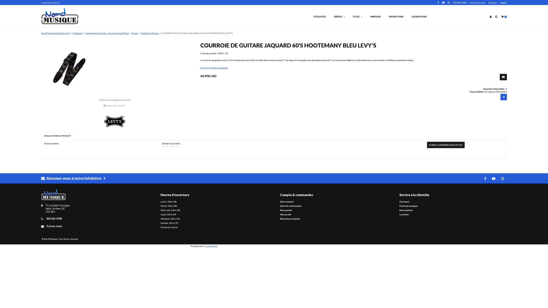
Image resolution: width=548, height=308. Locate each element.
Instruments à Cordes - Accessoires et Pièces (107, 33)
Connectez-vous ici (50, 2)
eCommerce (211, 246)
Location (404, 214)
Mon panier (286, 210)
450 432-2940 (54, 218)
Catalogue (319, 16)
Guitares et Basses (150, 33)
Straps (135, 33)
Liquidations (419, 16)
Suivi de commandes (291, 205)
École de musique (408, 205)
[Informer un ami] (503, 77)
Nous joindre (406, 210)
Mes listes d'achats (290, 218)
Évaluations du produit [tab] (57, 136)
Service (338, 16)
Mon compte (287, 201)
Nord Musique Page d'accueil (55, 33)
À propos (492, 2)
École (356, 16)
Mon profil (285, 214)
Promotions (396, 16)
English (503, 2)
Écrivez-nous (54, 226)
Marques (375, 16)
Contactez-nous (477, 2)
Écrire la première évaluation (214, 67)
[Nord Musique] (60, 16)
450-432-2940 (459, 2)
